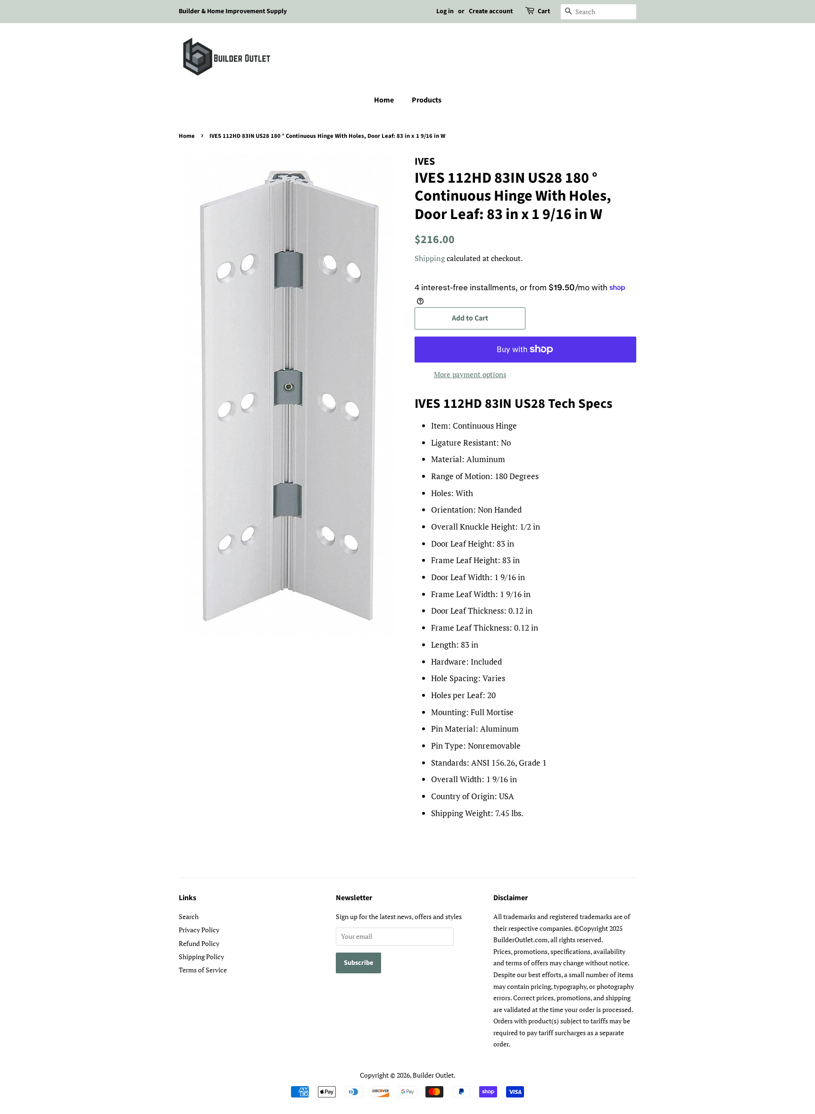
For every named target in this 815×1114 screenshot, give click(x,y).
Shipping (430, 258)
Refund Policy (199, 943)
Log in (445, 11)
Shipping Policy (201, 956)
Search (189, 916)
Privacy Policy (199, 929)
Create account (491, 11)
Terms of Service (203, 969)
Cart (544, 11)
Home (384, 100)
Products (426, 100)
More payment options (470, 374)
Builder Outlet (433, 1075)
